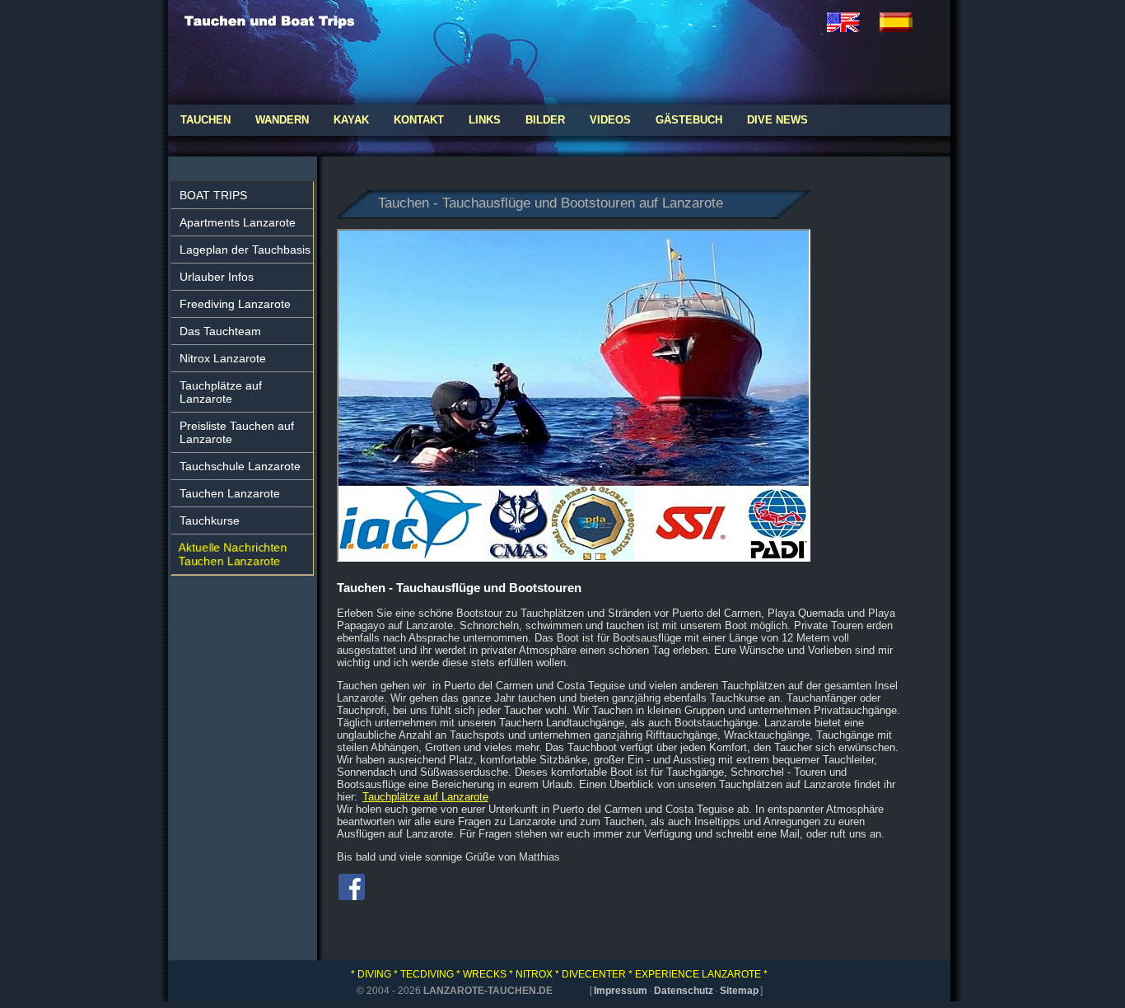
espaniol (906, 22)
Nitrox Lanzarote (223, 358)
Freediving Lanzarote (235, 303)
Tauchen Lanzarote (230, 493)
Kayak (351, 120)
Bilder (545, 120)
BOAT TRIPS (213, 195)
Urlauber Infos (217, 276)
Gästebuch (689, 120)
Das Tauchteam (220, 331)
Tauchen (205, 120)
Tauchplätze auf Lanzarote (221, 392)
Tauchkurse (210, 520)
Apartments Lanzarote (238, 222)
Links (485, 120)
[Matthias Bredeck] (351, 896)
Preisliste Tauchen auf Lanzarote (237, 432)
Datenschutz (683, 990)
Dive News (777, 120)
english (853, 22)
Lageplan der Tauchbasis (245, 249)
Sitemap (739, 990)
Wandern (282, 120)
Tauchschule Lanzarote (240, 466)
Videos (610, 120)
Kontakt (419, 120)
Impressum (620, 990)
